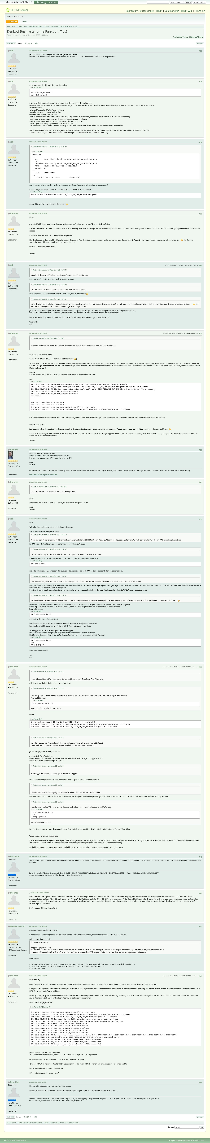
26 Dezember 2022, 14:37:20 (38, 976)
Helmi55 (14, 449)
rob (11, 50)
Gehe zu (171, 1127)
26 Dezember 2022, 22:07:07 (38, 1082)
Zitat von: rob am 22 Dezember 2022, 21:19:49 (48, 338)
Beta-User (15, 856)
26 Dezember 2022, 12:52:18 (38, 519)
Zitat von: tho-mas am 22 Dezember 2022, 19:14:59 (50, 270)
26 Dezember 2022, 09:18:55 (38, 449)
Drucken (200, 44)
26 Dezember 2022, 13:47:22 (38, 856)
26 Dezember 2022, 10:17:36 (38, 482)
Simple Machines (21, 1140)
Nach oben (10, 1117)
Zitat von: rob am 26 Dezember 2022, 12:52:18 (48, 672)
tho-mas (14, 213)
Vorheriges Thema (180, 37)
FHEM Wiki (186, 10)
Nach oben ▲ (201, 1140)
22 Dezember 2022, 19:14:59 (38, 213)
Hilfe (170, 1140)
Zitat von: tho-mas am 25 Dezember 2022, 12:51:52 (50, 535)
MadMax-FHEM (17, 926)
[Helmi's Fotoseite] (9, 472)
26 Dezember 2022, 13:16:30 (38, 667)
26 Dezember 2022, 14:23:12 (40, 893)
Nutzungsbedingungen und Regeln (184, 1140)
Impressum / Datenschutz (140, 10)
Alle (36, 43)
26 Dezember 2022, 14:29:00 (38, 926)
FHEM (159, 10)
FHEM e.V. (200, 10)
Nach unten (11, 43)
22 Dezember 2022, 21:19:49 (38, 265)
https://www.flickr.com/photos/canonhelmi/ (43, 475)
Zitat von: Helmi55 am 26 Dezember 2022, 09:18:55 (50, 487)
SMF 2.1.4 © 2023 (9, 1140)
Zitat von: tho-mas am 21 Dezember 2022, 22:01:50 (50, 146)
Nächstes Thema (196, 37)
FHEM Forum (19, 10)
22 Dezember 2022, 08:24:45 (38, 81)
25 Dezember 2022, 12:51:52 (38, 333)
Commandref (172, 10)
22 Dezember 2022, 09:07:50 (38, 142)
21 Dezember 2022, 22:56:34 (38, 50)
